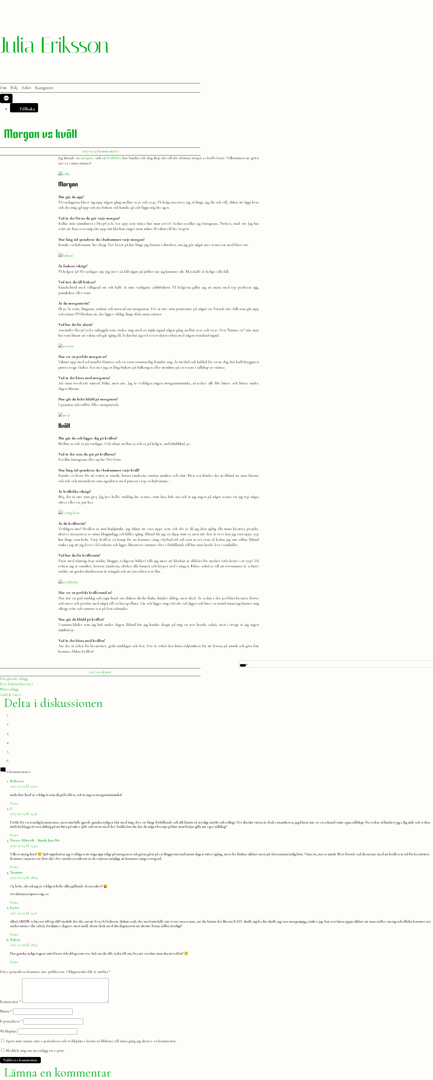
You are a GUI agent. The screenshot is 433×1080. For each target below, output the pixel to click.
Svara (14, 803)
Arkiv (26, 87)
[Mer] (6, 98)
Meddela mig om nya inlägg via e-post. (35, 1050)
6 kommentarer (108, 151)
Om (3, 87)
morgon (86, 158)
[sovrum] (66, 346)
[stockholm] (68, 582)
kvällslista (114, 158)
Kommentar (10, 1001)
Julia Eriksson (54, 45)
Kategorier (44, 87)
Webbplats (8, 1031)
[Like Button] (243, 665)
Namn (6, 1011)
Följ (14, 87)
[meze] (64, 415)
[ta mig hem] (68, 512)
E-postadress (11, 1021)
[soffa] (63, 174)
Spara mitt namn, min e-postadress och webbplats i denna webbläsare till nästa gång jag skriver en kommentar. (91, 1041)
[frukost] (65, 255)
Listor (107, 672)
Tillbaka (27, 109)
